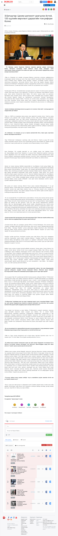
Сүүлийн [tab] (8, 439)
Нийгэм (13, 463)
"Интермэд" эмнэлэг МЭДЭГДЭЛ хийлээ (20, 482)
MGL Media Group (11, 527)
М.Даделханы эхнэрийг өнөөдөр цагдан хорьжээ (22, 503)
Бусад (51, 24)
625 (45, 1)
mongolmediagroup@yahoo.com (49, 523)
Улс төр (48, 24)
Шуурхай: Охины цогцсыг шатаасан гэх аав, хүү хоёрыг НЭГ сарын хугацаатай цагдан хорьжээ (19, 470)
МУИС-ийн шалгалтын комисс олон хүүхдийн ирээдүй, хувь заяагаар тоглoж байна (18, 457)
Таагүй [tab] (24, 439)
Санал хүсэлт (24, 526)
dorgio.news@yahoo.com (48, 520)
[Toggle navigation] (4, 5)
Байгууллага (33, 519)
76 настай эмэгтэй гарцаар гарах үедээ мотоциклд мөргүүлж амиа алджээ (19, 492)
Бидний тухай (24, 519)
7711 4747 (45, 519)
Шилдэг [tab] (16, 439)
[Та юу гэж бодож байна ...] (29, 431)
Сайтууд (32, 520)
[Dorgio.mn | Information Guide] (4, 517)
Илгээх (50, 434)
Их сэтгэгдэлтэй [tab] (20, 445)
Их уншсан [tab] (10, 445)
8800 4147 (45, 522)
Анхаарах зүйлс (48, 421)
